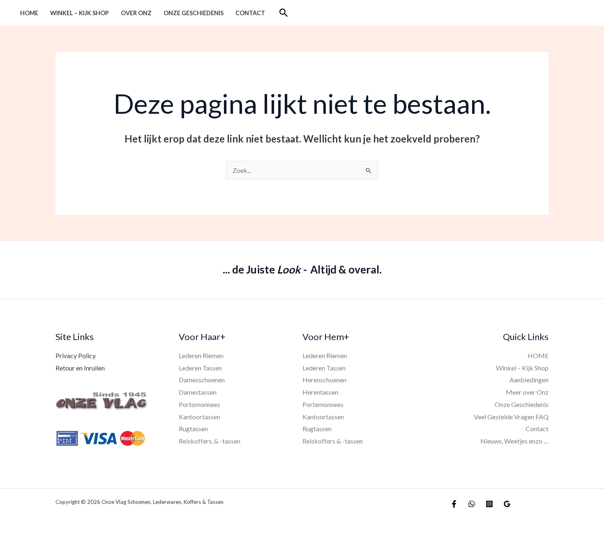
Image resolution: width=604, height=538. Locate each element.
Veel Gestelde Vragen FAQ (511, 417)
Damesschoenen (202, 380)
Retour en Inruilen (80, 368)
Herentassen (320, 392)
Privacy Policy (75, 355)
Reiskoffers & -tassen (332, 441)
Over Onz (136, 12)
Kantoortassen (199, 417)
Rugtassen (193, 428)
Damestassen (198, 392)
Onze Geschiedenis (194, 12)
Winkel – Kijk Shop (79, 12)
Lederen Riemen (201, 355)
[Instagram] (489, 504)
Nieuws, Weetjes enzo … (514, 441)
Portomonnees (199, 404)
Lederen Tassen (200, 368)
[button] (283, 13)
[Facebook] (454, 504)
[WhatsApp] (471, 504)
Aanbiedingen (529, 380)
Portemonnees (322, 404)
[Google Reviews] (507, 504)
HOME (29, 12)
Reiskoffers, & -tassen (209, 441)
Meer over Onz (527, 392)
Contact (250, 12)
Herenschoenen (324, 380)
